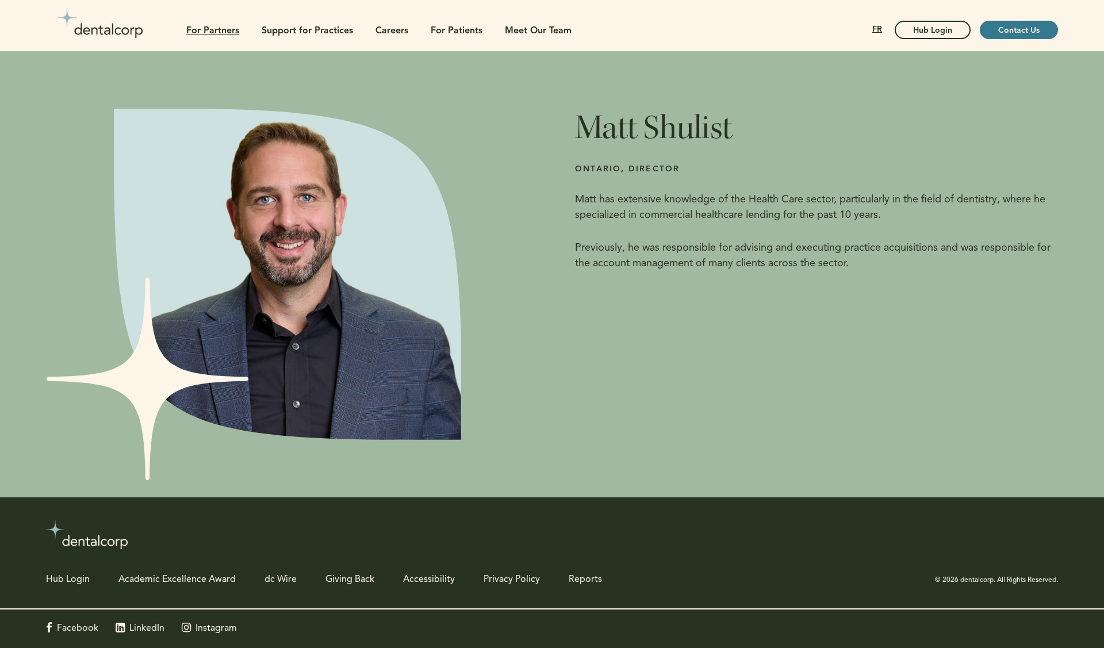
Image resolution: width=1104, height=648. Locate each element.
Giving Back (349, 579)
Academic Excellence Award (177, 579)
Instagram (216, 628)
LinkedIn (146, 628)
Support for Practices (307, 31)
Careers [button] (391, 31)
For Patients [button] (456, 31)
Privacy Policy (512, 579)
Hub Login (932, 30)
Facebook (77, 628)
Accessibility (429, 579)
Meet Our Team (538, 31)
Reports (585, 579)
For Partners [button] (212, 31)
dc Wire (280, 579)
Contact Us (1019, 30)
